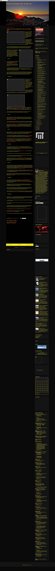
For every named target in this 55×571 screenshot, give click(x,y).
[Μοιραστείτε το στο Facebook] (24, 218)
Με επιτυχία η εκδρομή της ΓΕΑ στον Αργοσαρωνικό (41, 79)
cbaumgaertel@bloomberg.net (11, 211)
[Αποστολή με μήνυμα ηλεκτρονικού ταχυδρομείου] (22, 218)
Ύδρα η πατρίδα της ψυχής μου (19, 3)
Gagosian (19, 168)
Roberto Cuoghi (19, 147)
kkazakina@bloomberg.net (27, 208)
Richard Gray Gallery (16, 191)
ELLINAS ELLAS (38, 439)
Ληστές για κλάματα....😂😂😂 (40, 424)
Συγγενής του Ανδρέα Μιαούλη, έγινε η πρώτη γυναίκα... (41, 77)
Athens (31, 42)
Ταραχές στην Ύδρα (41, 328)
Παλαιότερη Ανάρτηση (29, 244)
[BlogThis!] (23, 218)
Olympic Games (17, 124)
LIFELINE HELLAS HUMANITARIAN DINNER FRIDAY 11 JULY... (41, 68)
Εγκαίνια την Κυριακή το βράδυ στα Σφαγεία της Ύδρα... (41, 72)
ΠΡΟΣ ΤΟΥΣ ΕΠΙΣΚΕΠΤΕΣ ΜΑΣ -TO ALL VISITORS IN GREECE (41, 323)
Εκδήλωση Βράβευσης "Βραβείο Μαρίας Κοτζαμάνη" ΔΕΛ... (41, 116)
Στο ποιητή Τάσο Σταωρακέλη (40, 531)
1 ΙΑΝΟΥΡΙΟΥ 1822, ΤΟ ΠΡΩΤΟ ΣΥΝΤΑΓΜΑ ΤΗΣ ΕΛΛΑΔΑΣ (43, 311)
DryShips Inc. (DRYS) (24, 158)
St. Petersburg (29, 180)
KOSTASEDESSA (38, 456)
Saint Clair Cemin (23, 150)
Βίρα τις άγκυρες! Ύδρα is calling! (41, 103)
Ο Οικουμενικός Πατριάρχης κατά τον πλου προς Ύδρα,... (41, 74)
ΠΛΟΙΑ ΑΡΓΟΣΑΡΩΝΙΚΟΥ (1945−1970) (42, 300)
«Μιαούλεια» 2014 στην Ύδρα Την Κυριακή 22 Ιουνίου (41, 105)
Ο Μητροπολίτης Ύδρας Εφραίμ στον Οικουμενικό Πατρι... (41, 109)
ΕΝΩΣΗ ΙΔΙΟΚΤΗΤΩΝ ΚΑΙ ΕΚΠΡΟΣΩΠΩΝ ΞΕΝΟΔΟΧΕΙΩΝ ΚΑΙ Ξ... (40, 90)
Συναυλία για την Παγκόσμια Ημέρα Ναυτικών (41, 75)
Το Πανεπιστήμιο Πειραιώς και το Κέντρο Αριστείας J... (41, 87)
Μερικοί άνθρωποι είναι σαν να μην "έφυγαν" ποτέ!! (43, 278)
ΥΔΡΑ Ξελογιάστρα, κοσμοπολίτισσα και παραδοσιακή (40, 114)
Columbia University (10, 109)
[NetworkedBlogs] (41, 259)
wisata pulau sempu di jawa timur (40, 484)
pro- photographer (39, 470)
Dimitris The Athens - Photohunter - (41, 436)
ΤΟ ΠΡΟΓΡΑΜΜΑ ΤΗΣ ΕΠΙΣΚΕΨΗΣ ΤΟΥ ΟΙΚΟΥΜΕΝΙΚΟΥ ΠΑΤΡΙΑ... (41, 82)
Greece (30, 34)
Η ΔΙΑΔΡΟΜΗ (38, 511)
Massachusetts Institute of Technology (21, 181)
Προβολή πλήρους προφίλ (39, 193)
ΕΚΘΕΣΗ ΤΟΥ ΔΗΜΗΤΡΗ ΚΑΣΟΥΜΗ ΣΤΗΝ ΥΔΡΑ (40, 86)
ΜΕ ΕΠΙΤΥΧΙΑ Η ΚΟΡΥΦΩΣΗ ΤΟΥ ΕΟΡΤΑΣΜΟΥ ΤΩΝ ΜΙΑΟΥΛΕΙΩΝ (41, 65)
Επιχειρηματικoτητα (39, 503)
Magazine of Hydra (39, 462)
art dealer (14, 139)
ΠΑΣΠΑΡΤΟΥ (38, 541)
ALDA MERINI (38, 547)
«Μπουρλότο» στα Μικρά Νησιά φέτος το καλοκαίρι (41, 92)
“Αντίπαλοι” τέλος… (38, 493)
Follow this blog (41, 260)
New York (20, 69)
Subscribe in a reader (38, 45)
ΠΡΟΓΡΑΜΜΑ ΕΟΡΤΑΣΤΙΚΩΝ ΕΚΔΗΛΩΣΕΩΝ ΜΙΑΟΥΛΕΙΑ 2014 (41, 107)
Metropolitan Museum (10, 141)
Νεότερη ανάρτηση (9, 244)
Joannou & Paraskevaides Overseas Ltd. (16, 107)
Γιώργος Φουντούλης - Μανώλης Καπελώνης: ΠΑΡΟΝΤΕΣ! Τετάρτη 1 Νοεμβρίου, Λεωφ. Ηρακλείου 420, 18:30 (41, 543)
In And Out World (38, 443)
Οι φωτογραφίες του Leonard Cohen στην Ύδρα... (41, 70)
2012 (37, 127)
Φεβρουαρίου (39, 123)
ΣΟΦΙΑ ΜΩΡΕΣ (41, 170)
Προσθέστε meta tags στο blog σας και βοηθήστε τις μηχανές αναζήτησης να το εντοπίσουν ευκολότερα (41, 433)
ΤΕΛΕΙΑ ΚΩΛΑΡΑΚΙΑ (39, 457)
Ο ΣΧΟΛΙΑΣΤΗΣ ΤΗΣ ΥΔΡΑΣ (40, 537)
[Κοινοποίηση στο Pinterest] (25, 218)
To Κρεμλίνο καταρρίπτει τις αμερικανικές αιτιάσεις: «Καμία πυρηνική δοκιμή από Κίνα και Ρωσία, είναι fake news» (41, 523)
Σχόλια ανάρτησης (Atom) (21, 247)
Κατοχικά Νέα (38, 521)
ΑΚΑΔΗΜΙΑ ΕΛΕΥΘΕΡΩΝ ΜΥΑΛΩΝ (41, 487)
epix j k (37, 504)
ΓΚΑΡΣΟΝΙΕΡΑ (38, 499)
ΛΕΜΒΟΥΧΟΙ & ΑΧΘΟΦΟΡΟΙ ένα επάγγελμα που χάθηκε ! (43, 306)
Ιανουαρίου (38, 124)
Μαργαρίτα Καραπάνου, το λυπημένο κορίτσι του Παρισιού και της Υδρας (43, 283)
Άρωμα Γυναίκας (38, 480)
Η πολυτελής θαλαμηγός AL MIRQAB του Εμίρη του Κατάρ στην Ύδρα (43, 289)
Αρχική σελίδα (19, 244)
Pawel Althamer (12, 63)
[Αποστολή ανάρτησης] (20, 218)
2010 (37, 129)
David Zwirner (23, 168)
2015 (37, 56)
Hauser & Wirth (22, 167)
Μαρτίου (38, 122)
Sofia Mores (37, 197)
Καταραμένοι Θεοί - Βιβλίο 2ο (40, 460)
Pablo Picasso (15, 140)
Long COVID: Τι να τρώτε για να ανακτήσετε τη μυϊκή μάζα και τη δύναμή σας (41, 508)
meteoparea (38, 466)
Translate (42, 203)
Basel (12, 51)
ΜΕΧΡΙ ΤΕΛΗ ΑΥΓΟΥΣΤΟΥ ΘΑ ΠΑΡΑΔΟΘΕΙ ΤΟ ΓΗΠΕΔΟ (41, 98)
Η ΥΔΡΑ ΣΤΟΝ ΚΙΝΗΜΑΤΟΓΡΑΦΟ (41, 294)
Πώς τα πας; (38, 481)
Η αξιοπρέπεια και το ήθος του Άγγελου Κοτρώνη (41, 118)
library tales (38, 459)
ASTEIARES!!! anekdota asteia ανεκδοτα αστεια (40, 423)
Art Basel (27, 31)
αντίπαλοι (37, 492)
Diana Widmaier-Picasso (24, 140)
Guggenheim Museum (11, 196)
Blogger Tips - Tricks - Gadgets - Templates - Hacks (41, 431)
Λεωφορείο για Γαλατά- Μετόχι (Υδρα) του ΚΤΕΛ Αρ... (41, 101)
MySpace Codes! (38, 52)
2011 (37, 128)
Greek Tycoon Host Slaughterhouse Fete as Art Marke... (41, 63)
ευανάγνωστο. (38, 506)
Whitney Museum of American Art (12, 118)
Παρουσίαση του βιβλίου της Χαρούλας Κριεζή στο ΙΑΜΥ (41, 100)
